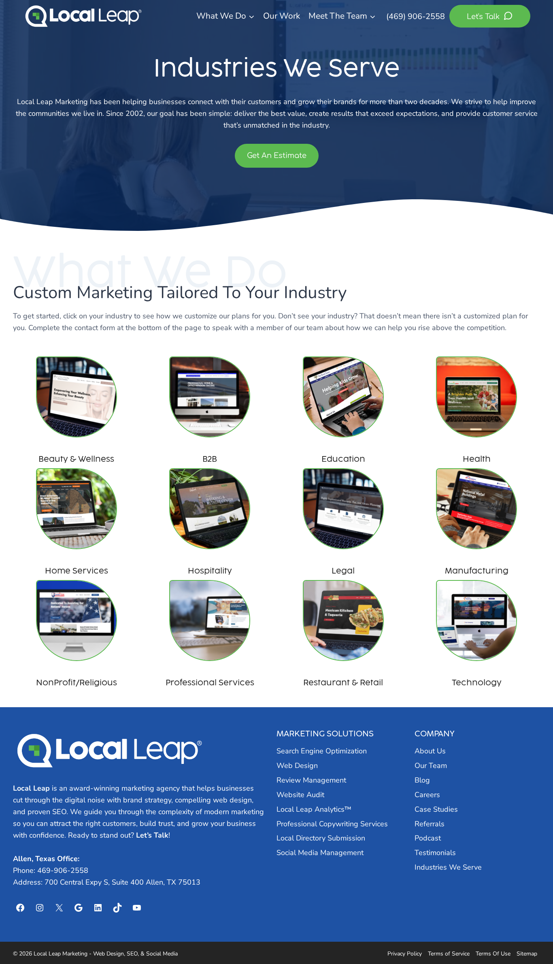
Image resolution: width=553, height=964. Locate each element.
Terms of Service (449, 954)
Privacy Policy (404, 954)
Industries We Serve (448, 867)
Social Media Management (320, 852)
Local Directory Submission (320, 838)
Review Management (311, 780)
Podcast (428, 838)
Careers (427, 795)
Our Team (431, 765)
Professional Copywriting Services (332, 824)
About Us (430, 751)
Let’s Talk (152, 835)
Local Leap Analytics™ (313, 809)
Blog (422, 780)
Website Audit (300, 795)
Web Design (297, 765)
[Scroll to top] (532, 936)
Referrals (430, 824)
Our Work (281, 15)
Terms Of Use (493, 954)
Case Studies (436, 809)
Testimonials (435, 852)
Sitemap (527, 954)
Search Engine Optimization (321, 751)
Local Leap (31, 788)
